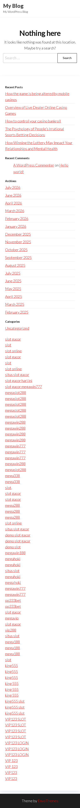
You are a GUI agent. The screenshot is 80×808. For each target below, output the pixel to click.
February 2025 (16, 312)
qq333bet (13, 600)
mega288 (12, 505)
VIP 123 (11, 760)
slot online (13, 351)
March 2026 (14, 210)
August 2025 (15, 265)
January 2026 (15, 226)
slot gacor (13, 339)
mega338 (12, 475)
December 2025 (18, 234)
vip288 (10, 630)
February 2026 (16, 218)
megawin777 (15, 446)
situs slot (12, 570)
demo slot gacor (17, 535)
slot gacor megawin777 (23, 386)
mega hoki (13, 582)
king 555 (11, 683)
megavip (12, 618)
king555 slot (15, 701)
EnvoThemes (48, 801)
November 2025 (18, 242)
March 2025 (14, 304)
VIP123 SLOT (15, 719)
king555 (11, 665)
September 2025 (18, 257)
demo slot (13, 547)
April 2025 (13, 296)
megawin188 (15, 552)
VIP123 (11, 772)
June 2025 (13, 281)
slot (8, 345)
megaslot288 (15, 392)
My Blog (13, 5)
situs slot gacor (17, 374)
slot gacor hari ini (18, 380)
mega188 (12, 642)
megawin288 (15, 422)
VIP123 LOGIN (17, 743)
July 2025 (12, 273)
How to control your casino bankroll (33, 121)
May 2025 (13, 288)
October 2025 (16, 249)
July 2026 (12, 187)
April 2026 (13, 203)
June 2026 (13, 195)
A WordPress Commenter (33, 165)
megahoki (12, 558)
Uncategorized (17, 328)
